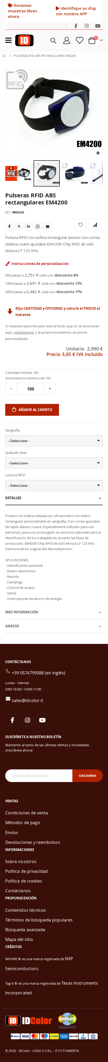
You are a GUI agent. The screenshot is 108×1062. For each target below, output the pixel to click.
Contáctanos (18, 891)
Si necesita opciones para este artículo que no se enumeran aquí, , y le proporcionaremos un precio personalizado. (52, 332)
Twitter (19, 226)
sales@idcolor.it (27, 700)
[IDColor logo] (24, 40)
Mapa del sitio (19, 939)
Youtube (42, 720)
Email (47, 226)
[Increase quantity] (50, 389)
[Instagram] (86, 26)
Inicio (4, 56)
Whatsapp (38, 226)
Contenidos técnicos (25, 910)
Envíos (11, 832)
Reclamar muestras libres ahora (22, 11)
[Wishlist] (79, 40)
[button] (97, 153)
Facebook (9, 226)
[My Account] (67, 40)
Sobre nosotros (20, 861)
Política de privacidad (26, 871)
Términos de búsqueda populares (39, 920)
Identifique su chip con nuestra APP (76, 11)
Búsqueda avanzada (25, 930)
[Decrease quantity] (11, 389)
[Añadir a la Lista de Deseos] (80, 225)
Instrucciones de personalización (39, 263)
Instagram (27, 720)
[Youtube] (97, 26)
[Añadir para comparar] (95, 225)
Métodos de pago (22, 822)
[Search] (53, 40)
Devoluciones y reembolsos (32, 842)
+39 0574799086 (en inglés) (38, 673)
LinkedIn (28, 226)
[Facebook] (75, 26)
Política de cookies (23, 881)
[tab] (54, 498)
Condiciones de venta (26, 813)
